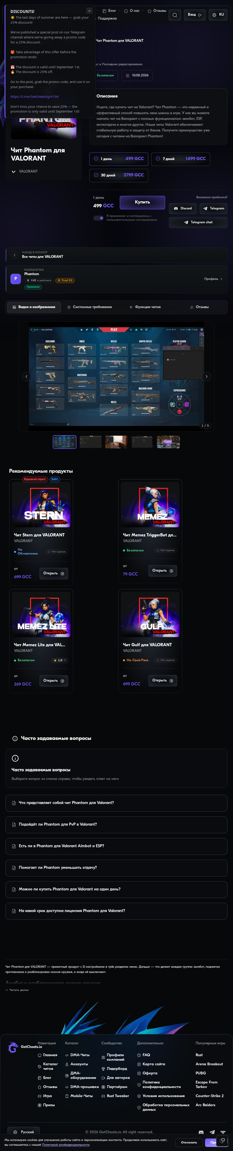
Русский (27, 1132)
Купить (142, 202)
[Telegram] (212, 1132)
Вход (192, 15)
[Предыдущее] (26, 376)
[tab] (34, 307)
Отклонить (189, 1142)
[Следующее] (206, 376)
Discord (186, 208)
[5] (168, 442)
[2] (90, 442)
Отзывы (159, 11)
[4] (142, 442)
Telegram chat (202, 222)
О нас (134, 11)
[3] (116, 442)
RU (221, 15)
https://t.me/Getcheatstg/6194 (34, 96)
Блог (112, 11)
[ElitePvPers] (223, 1132)
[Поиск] (174, 15)
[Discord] (201, 1132)
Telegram (217, 208)
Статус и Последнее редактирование (119, 64)
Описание (110, 96)
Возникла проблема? (212, 197)
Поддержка (107, 18)
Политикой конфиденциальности (66, 1145)
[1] (64, 442)
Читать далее (19, 990)
